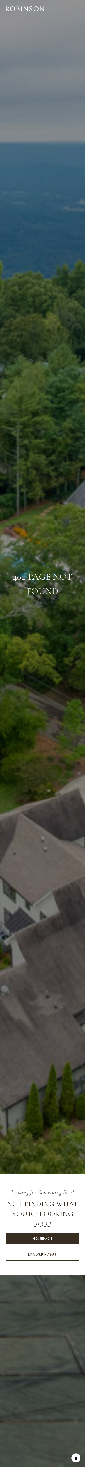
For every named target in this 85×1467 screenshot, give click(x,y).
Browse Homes (42, 1254)
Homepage (42, 1238)
